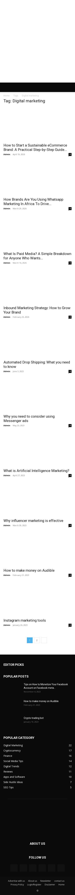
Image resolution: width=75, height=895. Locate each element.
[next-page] (44, 640)
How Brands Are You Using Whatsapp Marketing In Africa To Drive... (33, 201)
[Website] (61, 868)
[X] (51, 868)
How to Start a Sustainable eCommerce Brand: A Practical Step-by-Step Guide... (35, 147)
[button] (6, 87)
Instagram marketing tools (24, 620)
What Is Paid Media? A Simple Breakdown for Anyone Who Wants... (37, 256)
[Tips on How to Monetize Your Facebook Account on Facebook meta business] (12, 689)
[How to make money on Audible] (37, 549)
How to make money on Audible (29, 570)
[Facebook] (13, 868)
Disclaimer (50, 884)
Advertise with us (16, 880)
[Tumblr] (42, 868)
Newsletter (45, 880)
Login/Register (34, 884)
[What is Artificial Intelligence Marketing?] (37, 449)
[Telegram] (32, 868)
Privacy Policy (17, 884)
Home (6, 95)
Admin (6, 154)
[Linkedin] (23, 868)
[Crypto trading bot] (12, 722)
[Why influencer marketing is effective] (37, 499)
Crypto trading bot (34, 718)
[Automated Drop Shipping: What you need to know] (37, 341)
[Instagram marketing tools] (37, 599)
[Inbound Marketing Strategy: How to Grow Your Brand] (37, 287)
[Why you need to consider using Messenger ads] (37, 395)
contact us (59, 880)
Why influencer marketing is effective (33, 521)
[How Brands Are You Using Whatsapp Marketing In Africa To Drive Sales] (37, 178)
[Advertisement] (37, 43)
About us (32, 880)
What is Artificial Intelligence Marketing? (36, 471)
